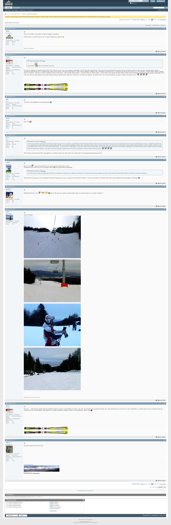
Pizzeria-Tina (29, 472)
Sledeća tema (90, 490)
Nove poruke (8, 10)
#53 (164, 96)
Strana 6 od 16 (136, 19)
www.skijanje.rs (30, 48)
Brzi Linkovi (29, 10)
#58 (164, 209)
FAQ (13, 10)
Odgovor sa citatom (161, 51)
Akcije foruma (22, 10)
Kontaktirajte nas (147, 515)
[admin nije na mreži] (9, 36)
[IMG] (51, 505)
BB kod (51, 502)
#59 (164, 403)
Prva (143, 19)
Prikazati (162, 25)
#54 (164, 115)
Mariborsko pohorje (13, 22)
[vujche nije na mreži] (9, 217)
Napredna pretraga (162, 10)
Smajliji (51, 503)
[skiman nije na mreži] (9, 62)
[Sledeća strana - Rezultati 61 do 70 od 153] (158, 20)
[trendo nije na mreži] (8, 169)
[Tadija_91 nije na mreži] (9, 449)
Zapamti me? (134, 3)
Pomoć (153, 1)
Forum (8, 7)
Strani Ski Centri (15, 14)
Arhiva (161, 515)
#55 (164, 134)
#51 (164, 28)
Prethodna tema (82, 490)
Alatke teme (148, 25)
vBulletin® (85, 521)
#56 (164, 159)
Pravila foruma (53, 511)
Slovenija (23, 14)
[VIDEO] (51, 507)
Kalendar (17, 10)
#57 (164, 186)
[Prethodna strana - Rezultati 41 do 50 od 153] (146, 20)
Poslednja (162, 19)
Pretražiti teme (155, 25)
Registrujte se (160, 1)
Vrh (164, 487)
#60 (164, 439)
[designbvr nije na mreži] (9, 195)
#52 (164, 54)
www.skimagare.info (28, 464)
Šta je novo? (16, 7)
